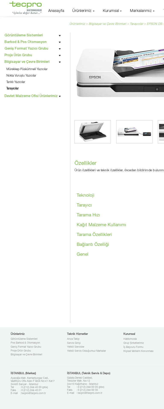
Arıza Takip (73, 339)
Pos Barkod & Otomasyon (25, 343)
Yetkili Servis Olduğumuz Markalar (86, 351)
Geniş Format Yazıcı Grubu (26, 347)
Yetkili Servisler (75, 347)
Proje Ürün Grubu (21, 351)
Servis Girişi (74, 343)
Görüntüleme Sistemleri (24, 339)
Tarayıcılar (136, 24)
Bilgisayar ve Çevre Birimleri (26, 354)
